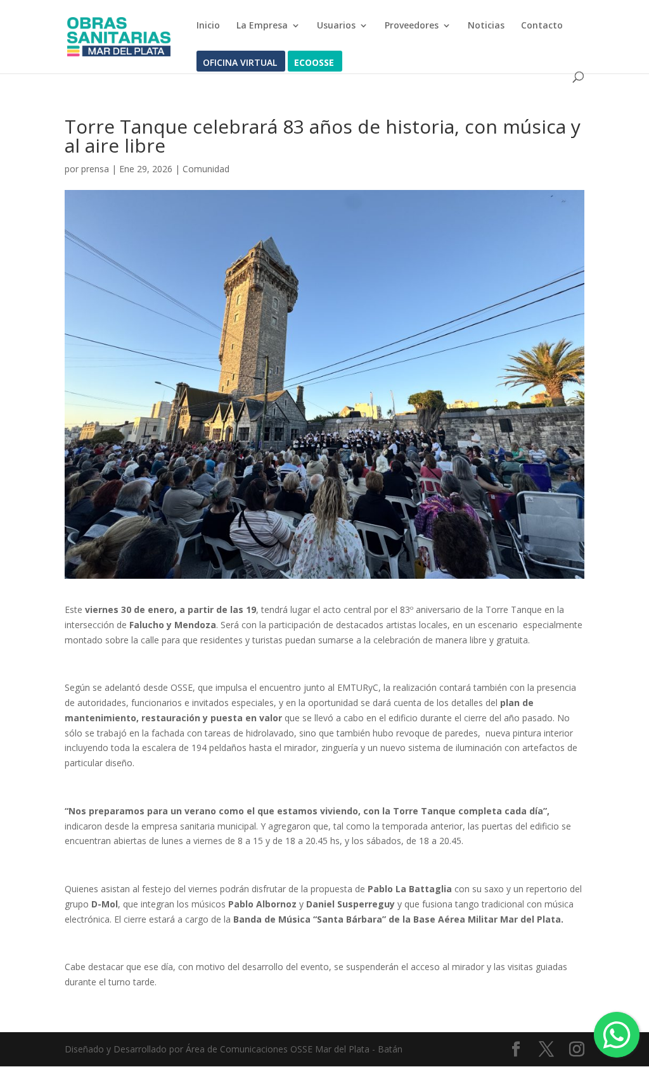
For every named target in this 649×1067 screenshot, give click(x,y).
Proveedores (412, 26)
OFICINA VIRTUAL (240, 63)
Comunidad (206, 169)
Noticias (486, 26)
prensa (95, 169)
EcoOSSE (314, 63)
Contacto (542, 26)
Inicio (208, 26)
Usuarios (336, 26)
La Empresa (262, 26)
